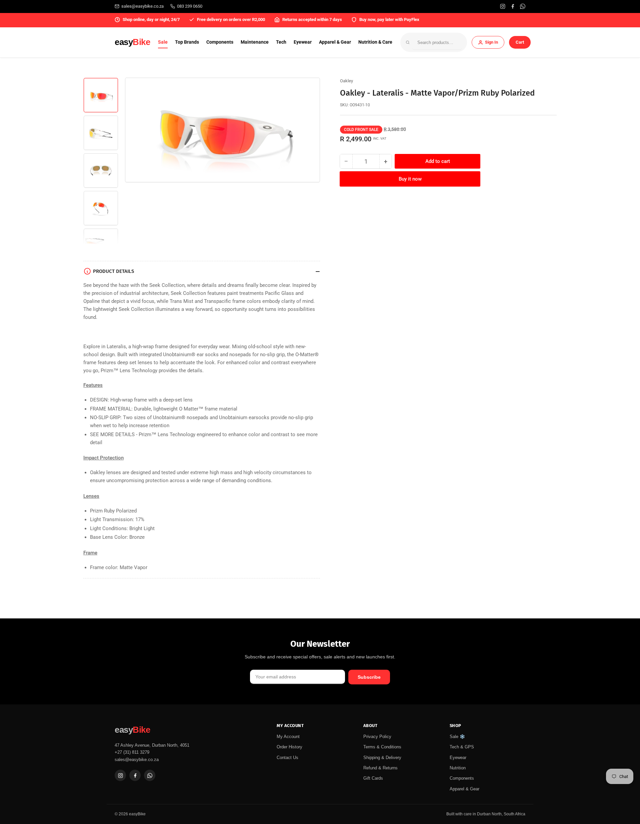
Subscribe (369, 677)
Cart (520, 42)
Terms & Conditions (382, 746)
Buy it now (410, 179)
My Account (288, 736)
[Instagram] (502, 6)
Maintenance (255, 42)
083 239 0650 (189, 6)
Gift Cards (373, 778)
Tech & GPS (462, 746)
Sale (163, 42)
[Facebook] (512, 6)
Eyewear (303, 42)
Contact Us (287, 757)
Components (219, 42)
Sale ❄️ (457, 736)
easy (132, 42)
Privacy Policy (377, 736)
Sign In (491, 42)
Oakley (346, 80)
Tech (281, 42)
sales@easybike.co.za (142, 6)
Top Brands (187, 42)
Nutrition (458, 767)
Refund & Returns (380, 767)
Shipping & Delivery (382, 757)
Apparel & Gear (335, 42)
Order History (289, 746)
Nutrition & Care (375, 42)
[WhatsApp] (522, 6)
